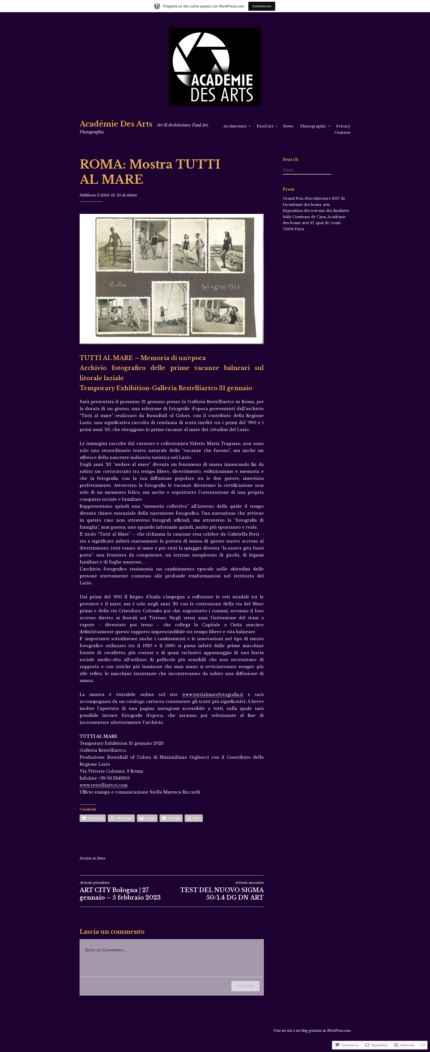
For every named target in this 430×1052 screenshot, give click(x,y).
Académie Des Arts (116, 124)
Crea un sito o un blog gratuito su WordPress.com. (312, 1030)
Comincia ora (261, 6)
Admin (131, 195)
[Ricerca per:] (306, 170)
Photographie (313, 126)
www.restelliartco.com (103, 785)
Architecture (235, 126)
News (288, 126)
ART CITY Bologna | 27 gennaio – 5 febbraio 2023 (120, 890)
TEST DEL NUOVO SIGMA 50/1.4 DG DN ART (222, 890)
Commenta (245, 986)
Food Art (265, 126)
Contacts (342, 132)
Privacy (343, 126)
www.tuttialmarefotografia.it (212, 694)
